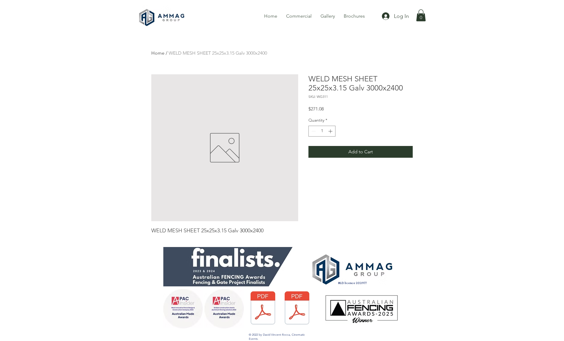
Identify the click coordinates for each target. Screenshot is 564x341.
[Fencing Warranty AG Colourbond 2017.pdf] (262, 308)
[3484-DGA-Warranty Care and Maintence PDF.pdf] (297, 308)
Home (157, 53)
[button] (421, 15)
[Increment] (331, 131)
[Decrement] (313, 131)
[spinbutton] (322, 131)
